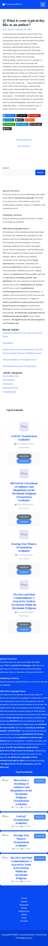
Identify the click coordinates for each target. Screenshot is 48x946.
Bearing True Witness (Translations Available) (24, 547)
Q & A (24, 918)
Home (24, 898)
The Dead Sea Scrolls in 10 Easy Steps (19, 366)
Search (6, 168)
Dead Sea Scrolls (10, 388)
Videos (24, 914)
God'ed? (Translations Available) (24, 437)
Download (24, 461)
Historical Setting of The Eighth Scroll (19, 360)
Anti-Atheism (9, 380)
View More (24, 456)
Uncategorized (9, 392)
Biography (24, 905)
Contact (24, 921)
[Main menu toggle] (43, 4)
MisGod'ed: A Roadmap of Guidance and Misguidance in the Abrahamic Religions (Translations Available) (24, 491)
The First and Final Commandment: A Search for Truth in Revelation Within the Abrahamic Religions (24, 601)
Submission (8, 343)
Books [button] (24, 908)
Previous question (24, 140)
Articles (24, 902)
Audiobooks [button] (24, 911)
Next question (24, 146)
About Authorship (11, 376)
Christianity (8, 384)
